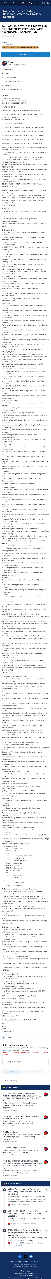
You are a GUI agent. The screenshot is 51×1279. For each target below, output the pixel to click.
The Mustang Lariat (10, 1132)
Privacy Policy (15, 1261)
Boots (20, 1275)
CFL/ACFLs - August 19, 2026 (14, 1148)
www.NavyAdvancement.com (25, 1273)
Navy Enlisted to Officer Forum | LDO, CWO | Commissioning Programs (20, 1105)
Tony (6, 42)
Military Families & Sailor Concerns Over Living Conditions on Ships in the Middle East (25, 1191)
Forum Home (25, 1271)
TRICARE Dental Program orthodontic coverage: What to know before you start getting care (24, 1232)
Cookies (37, 1261)
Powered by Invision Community (25, 1266)
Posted (17, 65)
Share (12, 1072)
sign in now (6, 1050)
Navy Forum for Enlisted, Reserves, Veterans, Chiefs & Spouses (22, 14)
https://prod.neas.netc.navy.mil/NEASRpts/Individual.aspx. (23, 963)
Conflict (33, 1204)
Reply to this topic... (14, 1062)
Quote (10, 1037)
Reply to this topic (25, 54)
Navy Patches (28, 1275)
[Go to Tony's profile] (4, 63)
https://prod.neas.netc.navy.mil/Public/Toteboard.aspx (22, 901)
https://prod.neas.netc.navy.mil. (27, 538)
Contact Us (27, 1261)
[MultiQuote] (3, 1037)
